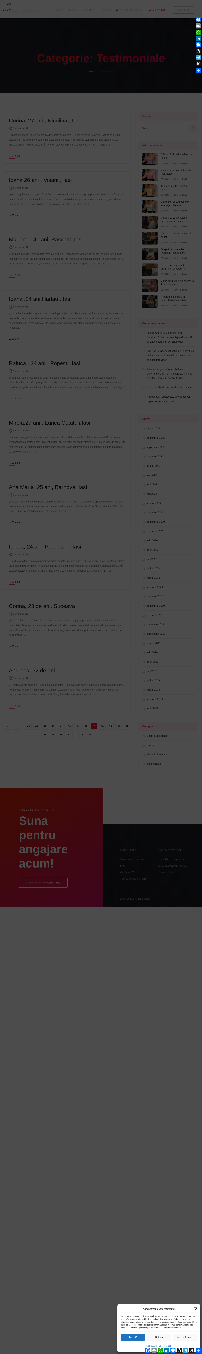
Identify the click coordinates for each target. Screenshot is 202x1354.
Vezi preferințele (185, 1337)
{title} (164, 1346)
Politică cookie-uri (153, 1346)
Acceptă (133, 1337)
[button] (195, 1309)
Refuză (159, 1337)
